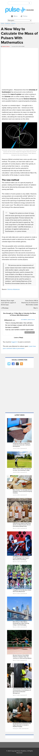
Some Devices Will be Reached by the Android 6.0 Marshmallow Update (29, 303)
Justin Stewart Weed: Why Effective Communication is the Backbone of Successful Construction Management (22, 691)
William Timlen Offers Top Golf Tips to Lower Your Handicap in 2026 (22, 469)
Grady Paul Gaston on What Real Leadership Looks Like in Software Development (21, 445)
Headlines (7, 23)
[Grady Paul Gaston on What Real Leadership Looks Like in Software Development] (19, 430)
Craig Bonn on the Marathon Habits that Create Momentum (22, 590)
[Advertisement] (19, 68)
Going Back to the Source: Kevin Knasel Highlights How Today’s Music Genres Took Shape (21, 558)
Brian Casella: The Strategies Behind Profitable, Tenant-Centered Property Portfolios (22, 491)
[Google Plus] (17, 363)
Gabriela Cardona (6, 46)
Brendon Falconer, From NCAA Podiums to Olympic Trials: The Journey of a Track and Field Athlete (22, 657)
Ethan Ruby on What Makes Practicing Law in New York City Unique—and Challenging (21, 623)
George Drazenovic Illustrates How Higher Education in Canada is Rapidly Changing (22, 725)
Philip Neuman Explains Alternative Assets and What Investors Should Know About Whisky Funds (22, 525)
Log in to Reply (29, 332)
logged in (14, 342)
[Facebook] (13, 363)
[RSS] (21, 363)
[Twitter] (8, 363)
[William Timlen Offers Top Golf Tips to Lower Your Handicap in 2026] (19, 459)
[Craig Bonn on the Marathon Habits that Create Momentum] (19, 577)
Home (2, 23)
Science (13, 23)
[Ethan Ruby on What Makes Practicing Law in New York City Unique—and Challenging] (19, 608)
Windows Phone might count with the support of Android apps (8, 303)
